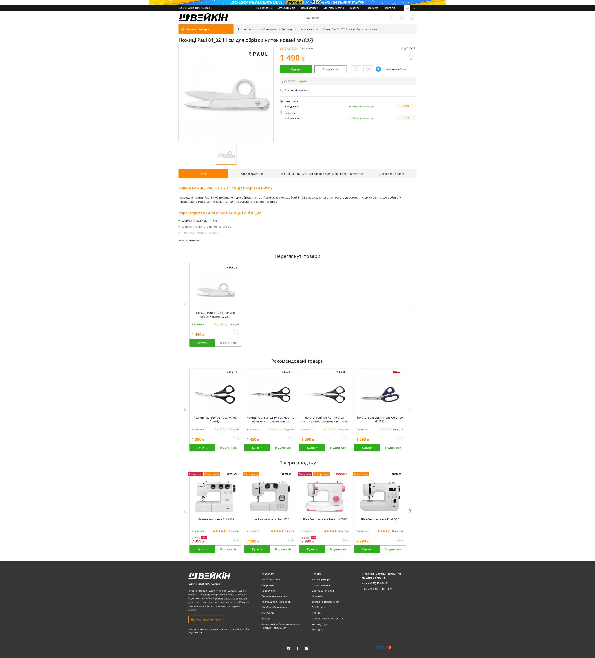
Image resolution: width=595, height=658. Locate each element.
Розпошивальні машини (276, 601)
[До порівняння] (236, 333)
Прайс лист (372, 7)
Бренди (266, 618)
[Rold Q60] (380, 515)
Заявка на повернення (325, 601)
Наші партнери (309, 7)
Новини (316, 613)
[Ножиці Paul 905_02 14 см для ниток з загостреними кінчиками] (325, 413)
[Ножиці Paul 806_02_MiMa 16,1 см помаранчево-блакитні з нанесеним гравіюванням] (160, 413)
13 (507, 531)
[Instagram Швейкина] (306, 648)
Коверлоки (217, 594)
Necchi (227, 598)
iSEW (235, 598)
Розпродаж (268, 574)
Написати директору (206, 619)
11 (233, 531)
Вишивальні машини (236, 594)
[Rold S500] (489, 515)
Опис (203, 174)
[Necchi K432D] (325, 515)
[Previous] (186, 409)
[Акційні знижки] (297, 2)
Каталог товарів (197, 29)
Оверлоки (204, 594)
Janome (219, 598)
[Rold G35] (270, 515)
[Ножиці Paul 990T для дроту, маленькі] (51, 413)
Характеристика (252, 174)
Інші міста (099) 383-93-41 (377, 589)
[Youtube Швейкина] (288, 648)
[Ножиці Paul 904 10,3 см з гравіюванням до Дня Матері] (106, 413)
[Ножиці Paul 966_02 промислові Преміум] (215, 413)
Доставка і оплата (334, 7)
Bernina (243, 598)
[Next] (411, 409)
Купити (296, 69)
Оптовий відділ (286, 7)
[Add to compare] (411, 58)
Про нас (316, 574)
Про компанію (264, 7)
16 (397, 531)
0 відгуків (306, 48)
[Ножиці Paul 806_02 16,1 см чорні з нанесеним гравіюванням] (270, 413)
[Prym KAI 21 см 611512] (380, 413)
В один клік (330, 69)
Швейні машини (271, 579)
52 (562, 531)
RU (413, 7)
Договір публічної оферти (327, 618)
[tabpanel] (226, 94)
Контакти (389, 7)
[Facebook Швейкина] (297, 648)
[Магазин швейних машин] (203, 20)
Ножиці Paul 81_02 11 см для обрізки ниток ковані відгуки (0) (322, 174)
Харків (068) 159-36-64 (375, 583)
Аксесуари (267, 613)
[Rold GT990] (435, 515)
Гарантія (354, 7)
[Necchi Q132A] (544, 515)
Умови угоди (319, 624)
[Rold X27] (215, 515)
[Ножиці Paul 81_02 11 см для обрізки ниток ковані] (215, 308)
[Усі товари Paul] (257, 57)
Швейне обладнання (274, 607)
